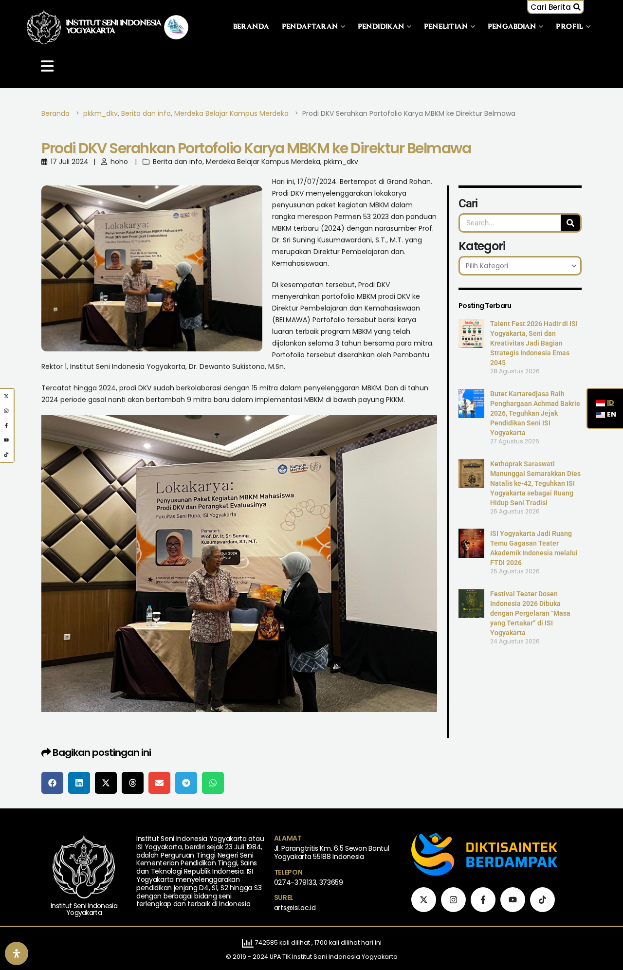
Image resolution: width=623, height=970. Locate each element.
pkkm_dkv (341, 161)
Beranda (251, 27)
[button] (555, 7)
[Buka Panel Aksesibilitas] (16, 953)
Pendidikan (381, 27)
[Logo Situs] (44, 27)
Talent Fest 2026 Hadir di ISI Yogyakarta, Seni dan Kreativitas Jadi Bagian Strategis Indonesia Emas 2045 (534, 343)
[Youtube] (512, 899)
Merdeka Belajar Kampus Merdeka (263, 161)
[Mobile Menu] (47, 66)
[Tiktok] (542, 899)
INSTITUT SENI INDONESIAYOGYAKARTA (114, 27)
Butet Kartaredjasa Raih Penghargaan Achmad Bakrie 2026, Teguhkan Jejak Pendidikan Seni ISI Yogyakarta (535, 413)
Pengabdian (512, 27)
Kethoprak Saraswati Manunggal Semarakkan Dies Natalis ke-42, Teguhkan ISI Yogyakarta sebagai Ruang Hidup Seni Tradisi (535, 483)
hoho (119, 161)
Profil (570, 27)
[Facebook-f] (483, 899)
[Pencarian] (570, 223)
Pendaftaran (310, 27)
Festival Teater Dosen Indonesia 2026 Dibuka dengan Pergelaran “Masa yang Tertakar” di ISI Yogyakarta (530, 613)
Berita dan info (177, 161)
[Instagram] (453, 899)
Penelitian (446, 27)
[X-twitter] (423, 899)
